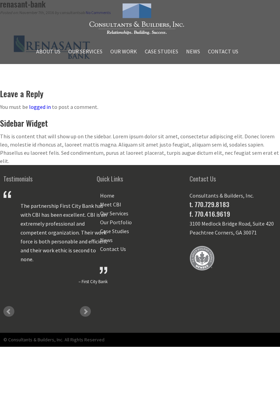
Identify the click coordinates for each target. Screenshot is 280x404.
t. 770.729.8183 (209, 204)
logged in (40, 106)
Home (107, 195)
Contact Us (223, 51)
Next (85, 311)
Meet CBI (110, 204)
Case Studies (161, 51)
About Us (48, 51)
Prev (8, 311)
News (193, 51)
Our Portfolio (116, 222)
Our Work (123, 51)
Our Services (85, 51)
